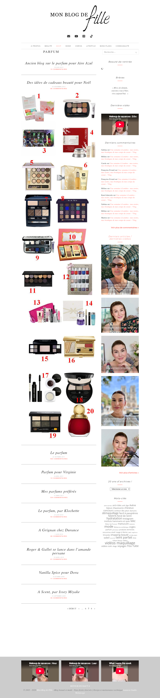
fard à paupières (128, 513)
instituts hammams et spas (117, 521)
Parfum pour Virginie (58, 471)
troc (134, 538)
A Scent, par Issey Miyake (59, 591)
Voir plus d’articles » (129, 473)
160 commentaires (59, 459)
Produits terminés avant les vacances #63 (120, 459)
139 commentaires (59, 497)
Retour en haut (79, 686)
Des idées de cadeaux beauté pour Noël (59, 82)
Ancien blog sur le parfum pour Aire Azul (58, 62)
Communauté (122, 46)
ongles (132, 527)
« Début (71, 608)
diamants (133, 511)
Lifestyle (91, 46)
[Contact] (68, 36)
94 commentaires (58, 517)
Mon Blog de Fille (44, 690)
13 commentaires (58, 69)
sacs (129, 532)
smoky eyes (133, 535)
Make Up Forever (111, 524)
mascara (132, 524)
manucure (123, 524)
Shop (58, 46)
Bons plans (106, 46)
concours (108, 510)
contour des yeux (121, 510)
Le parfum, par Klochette (58, 510)
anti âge (125, 505)
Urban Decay (117, 540)
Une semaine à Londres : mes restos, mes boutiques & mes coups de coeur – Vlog (120, 150)
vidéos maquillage (120, 543)
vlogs (115, 546)
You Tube (133, 546)
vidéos (125, 540)
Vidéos (78, 46)
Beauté (48, 46)
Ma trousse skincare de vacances (120, 328)
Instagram (128, 518)
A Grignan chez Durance (59, 529)
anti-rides (117, 505)
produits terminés (126, 530)
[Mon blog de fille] (80, 29)
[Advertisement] (58, 634)
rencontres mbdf (109, 532)
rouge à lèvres (122, 532)
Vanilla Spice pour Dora (58, 572)
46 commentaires (58, 598)
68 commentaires (58, 536)
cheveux (129, 508)
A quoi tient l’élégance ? (120, 368)
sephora (134, 532)
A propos (35, 46)
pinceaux (115, 530)
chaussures (118, 508)
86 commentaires (58, 88)
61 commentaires (58, 559)
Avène (133, 505)
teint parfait (124, 537)
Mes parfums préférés (58, 491)
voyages (122, 546)
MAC (133, 521)
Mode (68, 46)
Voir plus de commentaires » (125, 227)
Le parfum (58, 452)
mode (108, 526)
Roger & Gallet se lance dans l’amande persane (59, 551)
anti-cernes (108, 505)
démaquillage (110, 513)
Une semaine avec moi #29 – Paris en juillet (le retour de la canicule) (120, 420)
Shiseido (106, 535)
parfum (109, 530)
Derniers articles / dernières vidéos (120, 237)
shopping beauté (119, 535)
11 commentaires (58, 578)
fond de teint (124, 516)
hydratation (114, 518)
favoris (112, 516)
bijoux (109, 508)
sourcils (112, 538)
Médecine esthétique (121, 527)
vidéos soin (106, 546)
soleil (107, 538)
